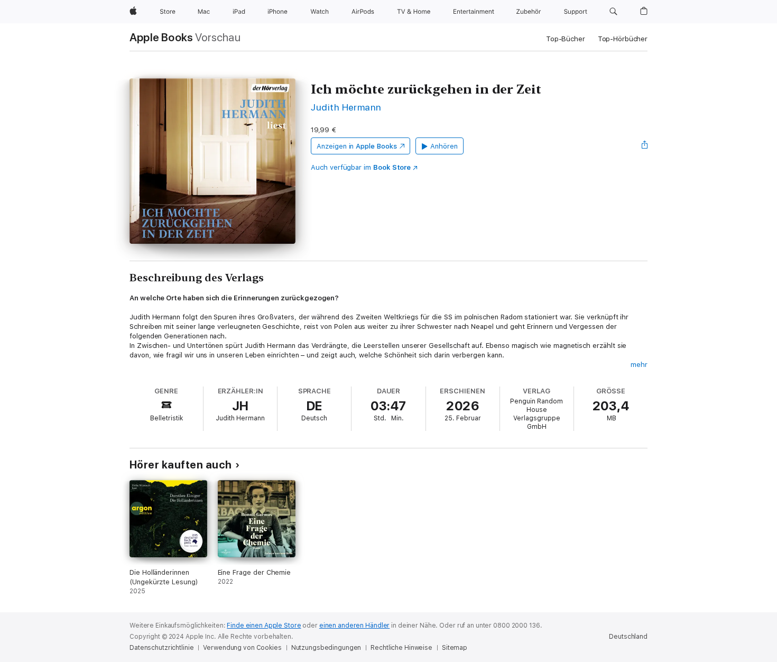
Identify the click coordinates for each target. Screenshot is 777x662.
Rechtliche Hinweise (401, 647)
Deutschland (628, 636)
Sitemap (454, 647)
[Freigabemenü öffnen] (645, 146)
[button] (613, 11)
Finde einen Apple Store (264, 625)
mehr (639, 365)
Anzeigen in (357, 146)
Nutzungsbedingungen (326, 647)
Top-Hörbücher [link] (623, 39)
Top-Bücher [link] (565, 39)
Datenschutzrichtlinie (161, 647)
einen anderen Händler (354, 625)
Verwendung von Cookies (242, 647)
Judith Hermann (346, 107)
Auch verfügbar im (361, 167)
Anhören (444, 146)
